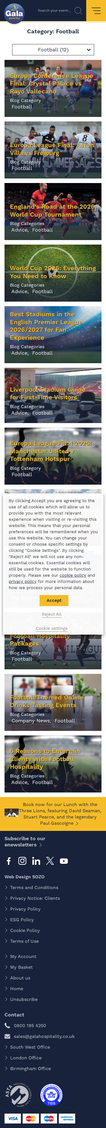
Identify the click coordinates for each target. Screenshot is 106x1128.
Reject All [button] (52, 614)
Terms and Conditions (34, 887)
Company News (30, 721)
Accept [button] (53, 600)
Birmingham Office (30, 1068)
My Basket (21, 967)
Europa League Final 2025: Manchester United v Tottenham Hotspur (51, 451)
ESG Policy (22, 919)
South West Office (30, 1047)
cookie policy (72, 575)
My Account (23, 956)
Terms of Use (24, 941)
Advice (18, 230)
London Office (26, 1058)
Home (16, 988)
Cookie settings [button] (52, 628)
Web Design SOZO (25, 876)
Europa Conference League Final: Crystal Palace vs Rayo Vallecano (51, 83)
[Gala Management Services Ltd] (14, 14)
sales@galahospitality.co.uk (44, 1036)
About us (20, 978)
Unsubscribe (24, 999)
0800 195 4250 (30, 1025)
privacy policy (22, 581)
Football (21, 107)
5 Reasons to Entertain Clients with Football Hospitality (45, 759)
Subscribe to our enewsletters (25, 841)
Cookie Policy (25, 930)
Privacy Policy (25, 909)
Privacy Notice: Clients (35, 898)
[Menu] (96, 10)
